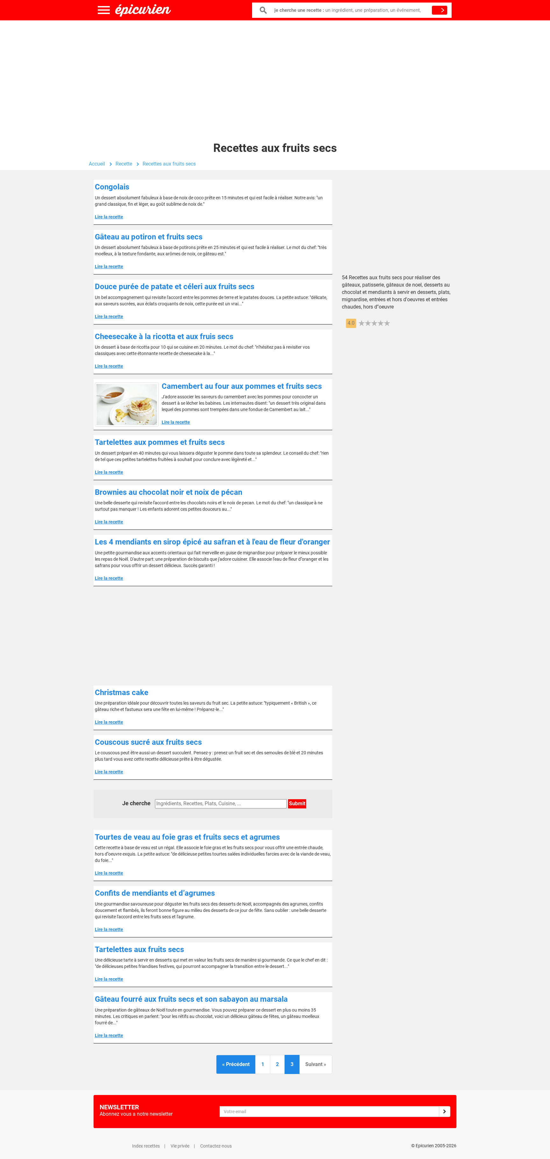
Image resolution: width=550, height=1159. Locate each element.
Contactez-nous (216, 1145)
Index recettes (146, 1145)
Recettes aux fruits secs (169, 164)
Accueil (97, 164)
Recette (124, 164)
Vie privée (180, 1145)
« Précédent (236, 1064)
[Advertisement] (275, 71)
